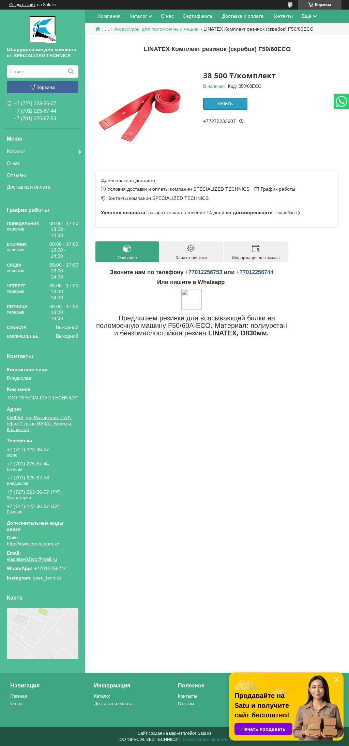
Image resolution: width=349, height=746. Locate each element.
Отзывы (16, 175)
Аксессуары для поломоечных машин (156, 29)
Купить (225, 104)
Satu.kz (204, 733)
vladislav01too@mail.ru (32, 559)
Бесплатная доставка (131, 180)
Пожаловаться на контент (206, 739)
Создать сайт (22, 4)
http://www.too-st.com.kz (33, 543)
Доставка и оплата (28, 187)
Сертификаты (198, 16)
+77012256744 (254, 272)
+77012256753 (203, 272)
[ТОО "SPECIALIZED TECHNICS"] (43, 29)
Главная (18, 696)
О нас (13, 163)
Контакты (282, 16)
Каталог (16, 151)
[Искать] (70, 71)
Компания (109, 16)
